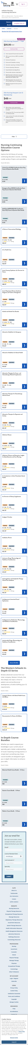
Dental (14, 955)
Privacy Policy (14, 988)
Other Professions (14, 972)
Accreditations (14, 1011)
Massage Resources (14, 917)
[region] (14, 1030)
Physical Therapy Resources (14, 911)
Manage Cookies (14, 1002)
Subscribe (14, 981)
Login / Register (14, 978)
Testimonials (14, 893)
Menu (12, 5)
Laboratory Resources (14, 934)
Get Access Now (14, 49)
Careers (14, 899)
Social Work (14, 949)
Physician (14, 963)
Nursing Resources (14, 908)
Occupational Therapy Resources (14, 914)
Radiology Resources (14, 937)
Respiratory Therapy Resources (14, 920)
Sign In (23, 4)
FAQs (14, 1008)
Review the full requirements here (12, 31)
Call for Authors (14, 902)
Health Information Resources (14, 928)
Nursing (14, 946)
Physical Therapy (14, 957)
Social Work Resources (14, 922)
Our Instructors (14, 896)
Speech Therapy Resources (14, 925)
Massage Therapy (14, 960)
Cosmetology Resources (14, 939)
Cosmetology (14, 969)
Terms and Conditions (14, 996)
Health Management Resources (14, 931)
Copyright (14, 999)
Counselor (14, 952)
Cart (17, 4)
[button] (14, 137)
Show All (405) (14, 663)
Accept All (14, 1042)
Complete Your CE (19, 23)
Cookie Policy (14, 990)
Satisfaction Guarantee (14, 993)
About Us (14, 890)
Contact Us (14, 1014)
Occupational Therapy (14, 966)
